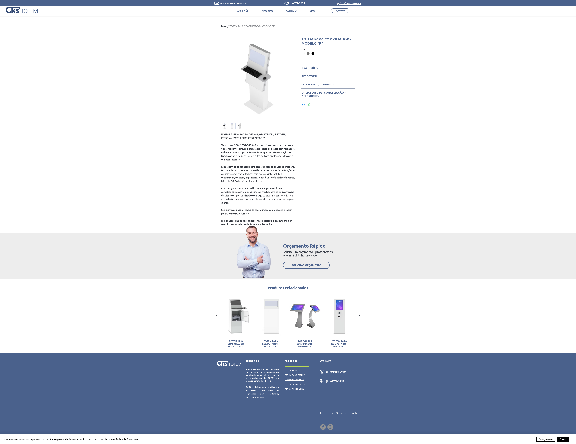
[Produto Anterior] (216, 316)
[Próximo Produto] (360, 316)
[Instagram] (330, 427)
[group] (288, 322)
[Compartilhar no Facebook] (303, 105)
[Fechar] (572, 439)
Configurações (546, 439)
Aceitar (563, 439)
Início (224, 26)
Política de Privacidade (127, 439)
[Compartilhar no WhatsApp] (309, 105)
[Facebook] (323, 427)
